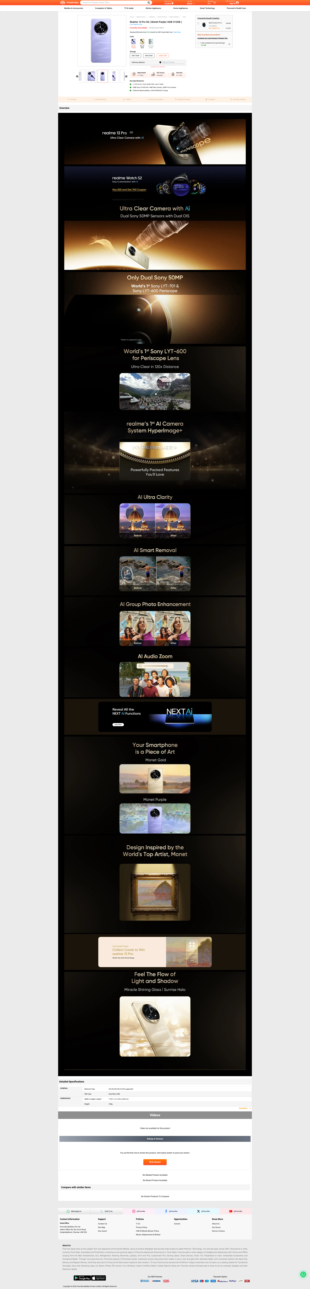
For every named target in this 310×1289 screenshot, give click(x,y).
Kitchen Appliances (153, 8)
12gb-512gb (162, 56)
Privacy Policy (141, 1227)
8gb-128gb (135, 56)
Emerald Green (151, 47)
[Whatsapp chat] (302, 1274)
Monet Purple (133, 47)
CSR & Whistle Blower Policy (147, 1231)
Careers (177, 1224)
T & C (138, 1224)
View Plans (177, 32)
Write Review (155, 1162)
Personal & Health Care (236, 8)
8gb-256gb (148, 56)
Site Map (101, 1227)
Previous (77, 76)
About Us (216, 1224)
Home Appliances (180, 8)
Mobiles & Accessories (73, 8)
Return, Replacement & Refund (148, 1235)
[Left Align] (149, 2)
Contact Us (102, 1224)
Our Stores (216, 1227)
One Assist (102, 1231)
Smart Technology (207, 8)
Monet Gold (142, 47)
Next (126, 76)
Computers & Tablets (103, 8)
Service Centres (218, 1231)
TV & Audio (129, 8)
